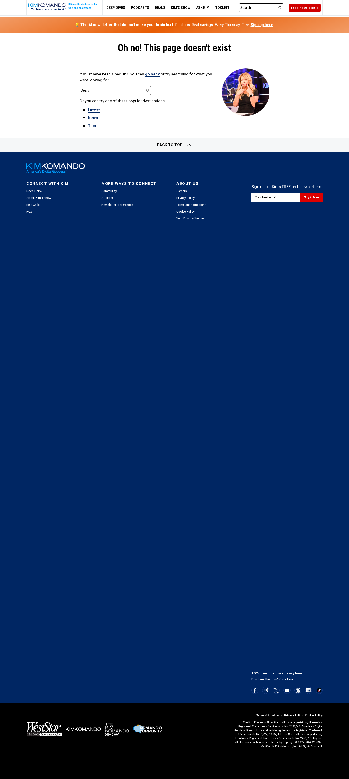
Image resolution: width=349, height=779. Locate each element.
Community (109, 191)
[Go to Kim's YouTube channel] (287, 690)
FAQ (29, 211)
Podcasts (140, 7)
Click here (286, 679)
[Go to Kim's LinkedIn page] (308, 690)
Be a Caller (33, 204)
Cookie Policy (185, 211)
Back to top (170, 145)
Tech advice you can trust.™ (48, 9)
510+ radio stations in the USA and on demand (82, 6)
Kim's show (180, 7)
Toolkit (222, 7)
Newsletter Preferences (117, 204)
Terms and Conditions (191, 204)
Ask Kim (202, 7)
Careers (181, 191)
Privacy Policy (185, 198)
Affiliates (107, 198)
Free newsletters (305, 7)
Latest (94, 110)
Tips (92, 125)
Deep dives (115, 7)
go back (152, 74)
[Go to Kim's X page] (276, 690)
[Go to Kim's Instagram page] (266, 690)
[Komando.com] (47, 5)
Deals (160, 7)
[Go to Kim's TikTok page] (319, 690)
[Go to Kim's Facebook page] (255, 690)
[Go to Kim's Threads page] (298, 690)
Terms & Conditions (269, 715)
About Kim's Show (38, 198)
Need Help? (34, 191)
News (93, 117)
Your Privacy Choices (190, 218)
